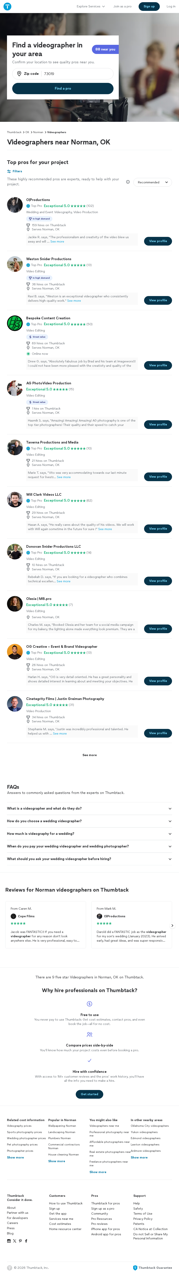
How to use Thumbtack (66, 1203)
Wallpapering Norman (62, 1125)
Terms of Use (142, 1213)
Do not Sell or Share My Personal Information (150, 1236)
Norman (38, 132)
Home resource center (65, 1229)
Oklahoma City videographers (150, 1125)
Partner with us (17, 1213)
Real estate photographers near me (110, 1153)
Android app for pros (106, 1234)
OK (27, 132)
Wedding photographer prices (26, 1138)
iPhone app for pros (105, 1229)
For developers (17, 1218)
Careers (12, 1223)
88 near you (105, 49)
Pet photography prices (22, 1144)
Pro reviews (99, 1224)
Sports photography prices (24, 1132)
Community (99, 1213)
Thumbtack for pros (105, 1203)
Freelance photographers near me (109, 1163)
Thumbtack (14, 132)
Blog (10, 1233)
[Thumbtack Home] (7, 6)
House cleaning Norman (63, 1154)
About (11, 1208)
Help (136, 1203)
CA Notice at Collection (150, 1229)
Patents (138, 1224)
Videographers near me (104, 1125)
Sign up (54, 1208)
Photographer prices (20, 1150)
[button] (34, 206)
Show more (15, 1157)
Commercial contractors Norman (64, 1146)
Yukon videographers (144, 1132)
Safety (138, 1208)
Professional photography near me (109, 1134)
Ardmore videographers (146, 1150)
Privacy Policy (142, 1219)
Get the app (58, 1213)
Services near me (61, 1219)
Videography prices (19, 1125)
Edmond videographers (145, 1138)
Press (11, 1228)
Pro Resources (101, 1219)
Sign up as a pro (102, 1208)
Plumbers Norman (59, 1138)
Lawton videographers (145, 1144)
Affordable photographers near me (110, 1143)
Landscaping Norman (61, 1132)
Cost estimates (60, 1224)
